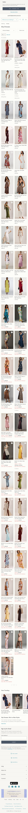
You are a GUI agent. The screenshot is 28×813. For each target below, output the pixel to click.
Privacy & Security (9, 803)
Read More (3, 723)
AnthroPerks (15, 757)
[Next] (16, 685)
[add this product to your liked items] (11, 41)
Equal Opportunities (18, 806)
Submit (14, 742)
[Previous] (11, 685)
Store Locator (15, 753)
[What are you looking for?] (16, 19)
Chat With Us (15, 762)
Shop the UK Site (14, 12)
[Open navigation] (25, 19)
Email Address (4, 735)
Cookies (24, 808)
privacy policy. (10, 748)
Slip (3, 35)
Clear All (8, 34)
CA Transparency (18, 808)
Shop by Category (6, 30)
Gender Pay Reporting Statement (8, 808)
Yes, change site (14, 8)
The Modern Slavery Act (9, 806)
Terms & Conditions (17, 803)
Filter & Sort (21, 30)
